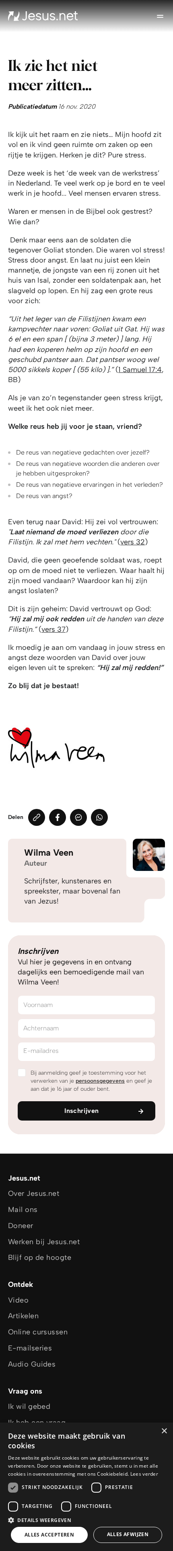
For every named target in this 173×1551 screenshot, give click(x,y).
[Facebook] (57, 817)
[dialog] (86, 1487)
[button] (86, 1520)
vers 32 (132, 542)
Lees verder (144, 1473)
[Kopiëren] (36, 817)
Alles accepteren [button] (49, 1534)
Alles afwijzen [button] (128, 1534)
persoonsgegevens (100, 1080)
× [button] (164, 1431)
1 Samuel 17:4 (140, 369)
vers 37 (53, 629)
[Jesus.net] (43, 16)
